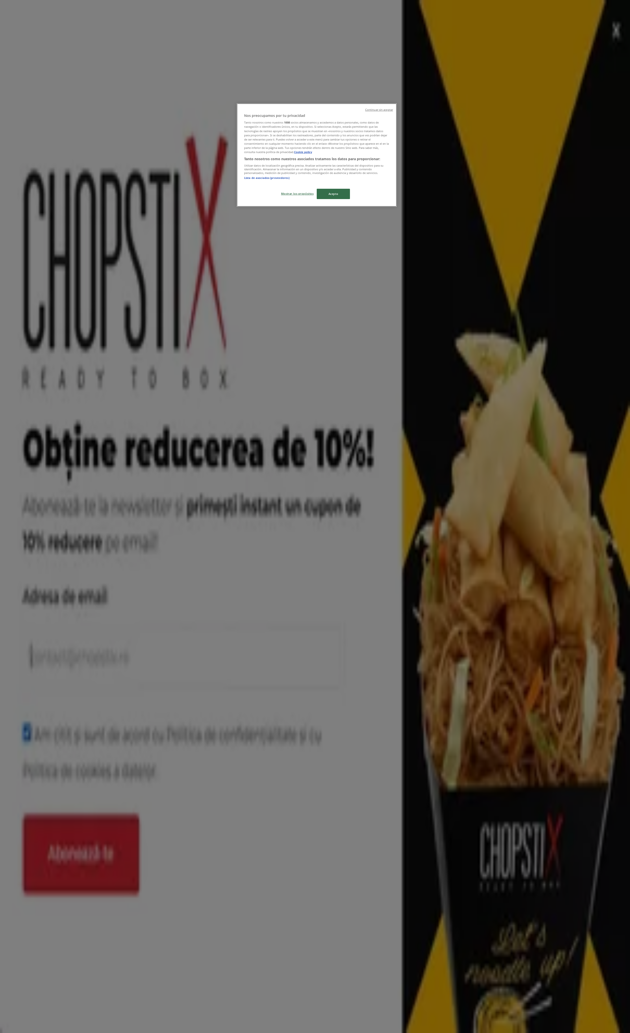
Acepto (333, 194)
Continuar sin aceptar (379, 109)
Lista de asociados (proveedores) (267, 178)
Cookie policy (303, 152)
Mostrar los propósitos (297, 193)
